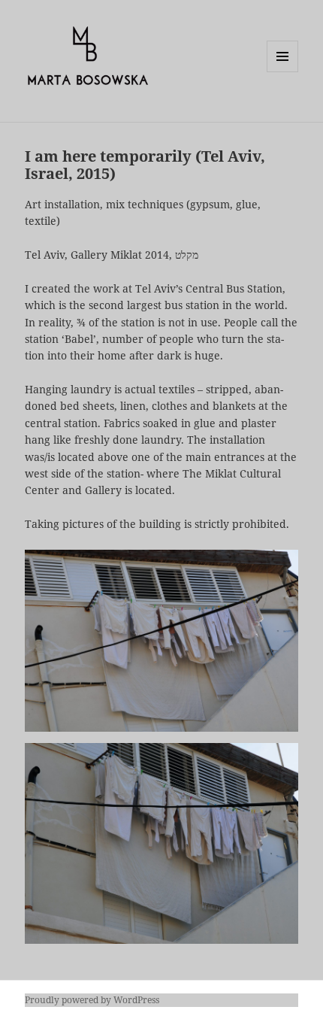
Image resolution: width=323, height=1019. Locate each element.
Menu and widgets (282, 71)
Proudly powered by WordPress (92, 999)
